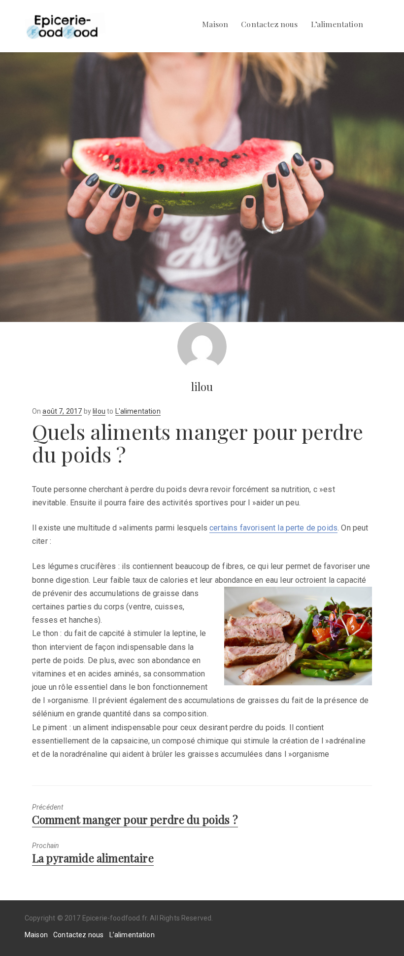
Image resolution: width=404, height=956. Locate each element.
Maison (215, 24)
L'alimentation (138, 411)
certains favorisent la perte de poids (273, 527)
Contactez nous (269, 24)
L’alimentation (337, 24)
